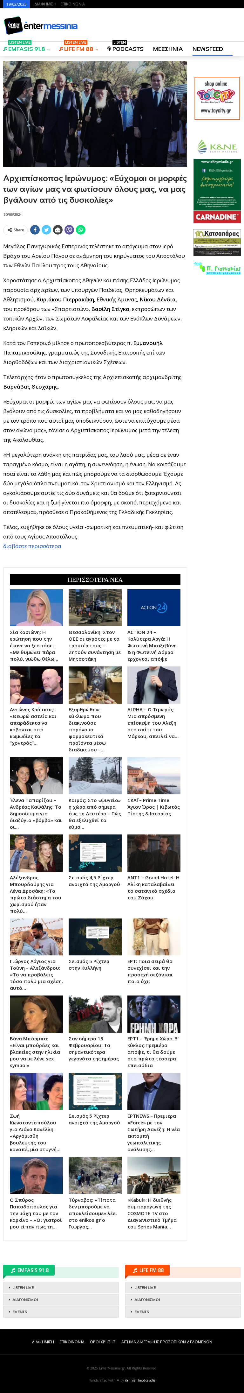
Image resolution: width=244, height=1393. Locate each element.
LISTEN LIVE (23, 1287)
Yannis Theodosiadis (140, 1380)
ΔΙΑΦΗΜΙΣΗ (45, 4)
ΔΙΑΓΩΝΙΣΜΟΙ (25, 1300)
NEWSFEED (208, 49)
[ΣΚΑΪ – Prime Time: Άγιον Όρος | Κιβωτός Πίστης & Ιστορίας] (153, 775)
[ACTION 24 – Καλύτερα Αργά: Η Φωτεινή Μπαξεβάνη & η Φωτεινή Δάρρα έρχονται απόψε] (153, 607)
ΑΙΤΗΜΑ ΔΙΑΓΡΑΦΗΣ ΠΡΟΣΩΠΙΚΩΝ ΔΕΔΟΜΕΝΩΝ (166, 1342)
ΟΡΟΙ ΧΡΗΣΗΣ (103, 1342)
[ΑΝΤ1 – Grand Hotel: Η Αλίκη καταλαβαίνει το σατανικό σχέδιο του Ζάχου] (153, 853)
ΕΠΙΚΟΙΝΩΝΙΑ (73, 4)
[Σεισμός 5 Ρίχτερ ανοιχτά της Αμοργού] (95, 1091)
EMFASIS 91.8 (26, 47)
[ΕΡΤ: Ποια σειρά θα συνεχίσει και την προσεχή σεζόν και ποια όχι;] (153, 937)
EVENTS (19, 1312)
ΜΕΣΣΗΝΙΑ (168, 49)
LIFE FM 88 (78, 47)
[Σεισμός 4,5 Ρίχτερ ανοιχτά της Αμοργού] (95, 853)
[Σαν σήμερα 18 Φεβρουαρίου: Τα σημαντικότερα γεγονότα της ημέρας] (95, 1014)
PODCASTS (128, 47)
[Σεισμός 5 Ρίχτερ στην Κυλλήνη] (95, 937)
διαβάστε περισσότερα (32, 546)
